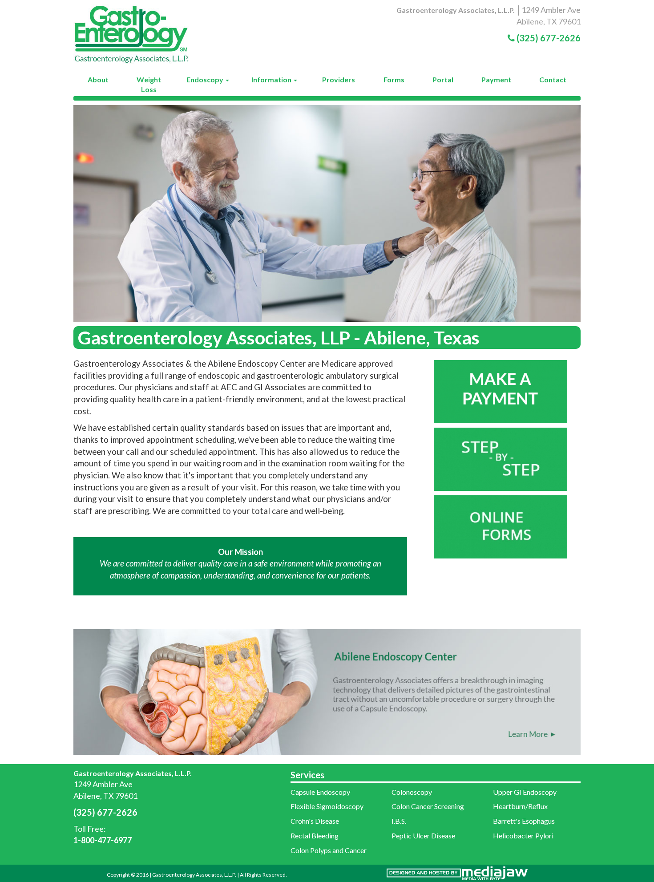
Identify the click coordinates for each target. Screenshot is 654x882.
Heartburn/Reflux (520, 806)
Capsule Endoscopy (320, 792)
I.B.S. (399, 821)
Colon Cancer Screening (428, 806)
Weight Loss (149, 84)
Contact (552, 79)
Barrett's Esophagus (524, 821)
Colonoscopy (412, 792)
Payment (496, 79)
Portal (442, 79)
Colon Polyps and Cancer (329, 850)
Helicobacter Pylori (523, 835)
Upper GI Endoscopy (525, 792)
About (98, 79)
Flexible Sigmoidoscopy (327, 806)
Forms (394, 79)
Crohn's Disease (315, 821)
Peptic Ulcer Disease (423, 835)
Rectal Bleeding (315, 835)
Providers (338, 79)
